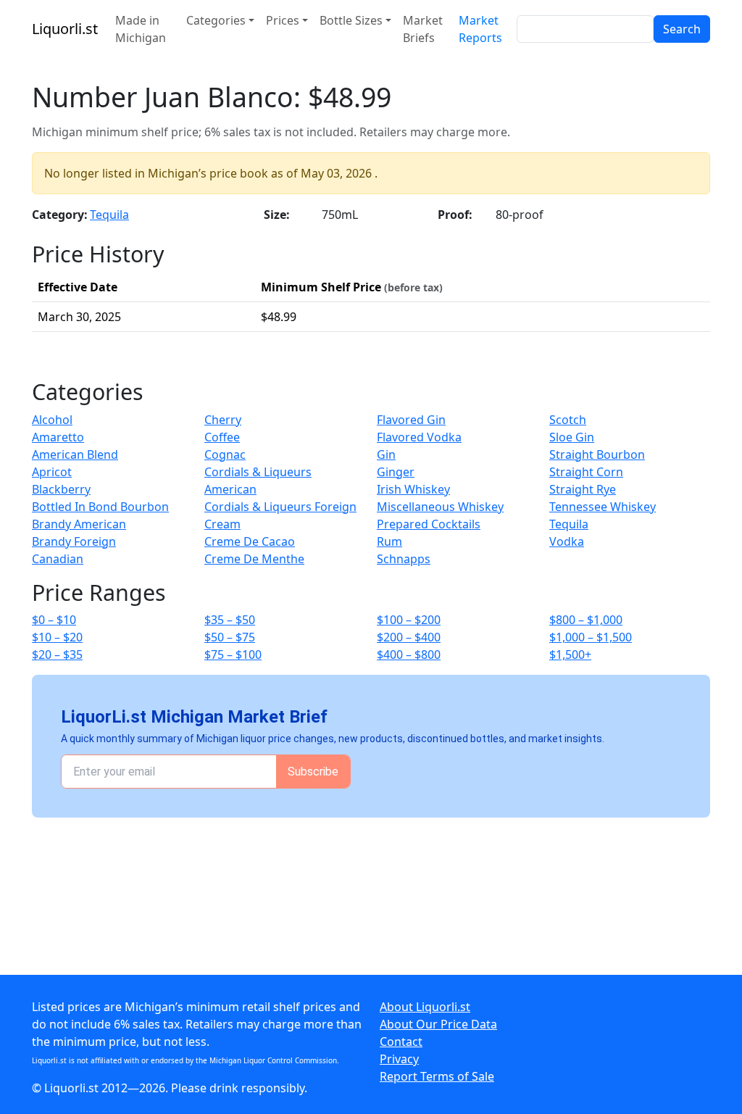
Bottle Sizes (351, 20)
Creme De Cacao (249, 541)
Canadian (57, 559)
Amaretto (58, 437)
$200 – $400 (409, 637)
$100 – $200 (409, 620)
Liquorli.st (65, 28)
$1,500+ (570, 654)
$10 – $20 (57, 637)
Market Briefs (423, 29)
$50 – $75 (229, 637)
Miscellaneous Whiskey (440, 507)
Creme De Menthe (254, 559)
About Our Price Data (438, 1024)
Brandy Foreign (74, 541)
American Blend (75, 454)
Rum (389, 541)
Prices (282, 20)
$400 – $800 (409, 654)
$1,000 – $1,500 (590, 637)
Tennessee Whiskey (602, 507)
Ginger (395, 472)
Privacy (399, 1059)
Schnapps (403, 559)
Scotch (567, 420)
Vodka (566, 541)
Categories (216, 20)
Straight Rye (582, 489)
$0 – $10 (54, 620)
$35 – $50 (229, 620)
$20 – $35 (57, 654)
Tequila (109, 215)
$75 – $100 (233, 654)
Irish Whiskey (413, 489)
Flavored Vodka (419, 437)
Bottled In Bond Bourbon (100, 507)
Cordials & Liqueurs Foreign (280, 507)
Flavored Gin (411, 420)
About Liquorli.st (425, 1007)
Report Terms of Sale (437, 1076)
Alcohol (52, 420)
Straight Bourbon (597, 454)
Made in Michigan (140, 29)
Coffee (222, 437)
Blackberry (61, 489)
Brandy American (79, 524)
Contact (401, 1041)
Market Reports (480, 29)
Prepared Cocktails (428, 524)
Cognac (225, 454)
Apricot (52, 472)
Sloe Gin (571, 437)
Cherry (222, 420)
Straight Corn (586, 472)
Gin (386, 454)
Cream (222, 524)
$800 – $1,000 (585, 620)
